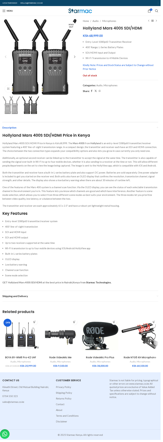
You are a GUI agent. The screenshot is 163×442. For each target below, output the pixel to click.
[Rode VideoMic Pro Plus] (100, 336)
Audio (95, 20)
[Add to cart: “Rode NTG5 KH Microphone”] (154, 322)
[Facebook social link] (92, 91)
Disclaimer (61, 421)
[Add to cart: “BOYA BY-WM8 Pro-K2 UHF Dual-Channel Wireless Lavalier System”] (34, 322)
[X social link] (96, 91)
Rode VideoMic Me (60, 357)
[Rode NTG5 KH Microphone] (140, 336)
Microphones (109, 20)
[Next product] (156, 21)
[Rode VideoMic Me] (60, 336)
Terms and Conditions (67, 415)
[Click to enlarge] (8, 88)
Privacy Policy (63, 387)
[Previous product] (149, 21)
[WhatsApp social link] (100, 91)
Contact (60, 404)
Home (86, 20)
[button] (5, 57)
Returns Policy (63, 398)
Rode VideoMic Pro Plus (100, 357)
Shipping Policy (64, 392)
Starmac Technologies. (98, 282)
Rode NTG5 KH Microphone (140, 357)
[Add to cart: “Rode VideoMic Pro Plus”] (114, 322)
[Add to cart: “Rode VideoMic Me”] (74, 322)
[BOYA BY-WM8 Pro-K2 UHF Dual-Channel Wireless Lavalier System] (20, 336)
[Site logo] (80, 10)
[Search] (156, 11)
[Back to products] (152, 21)
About (59, 410)
